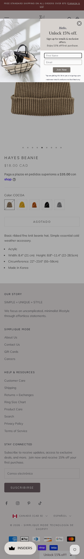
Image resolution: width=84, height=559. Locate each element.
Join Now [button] (61, 69)
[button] (79, 23)
